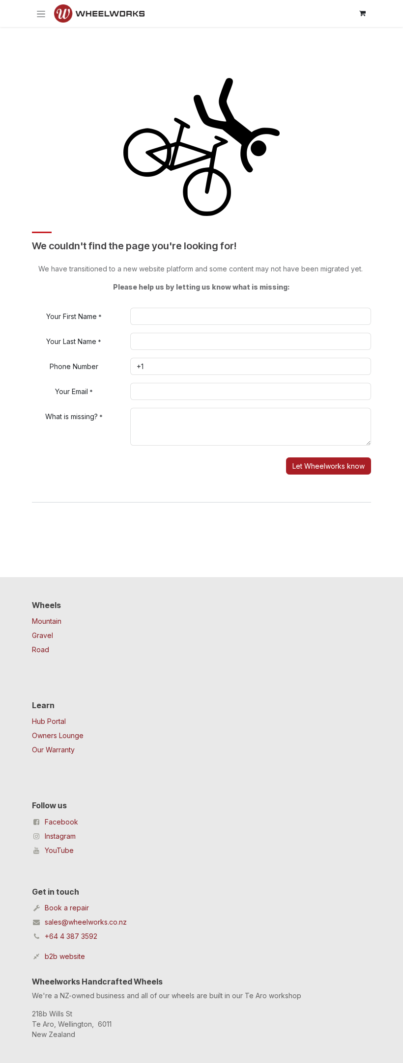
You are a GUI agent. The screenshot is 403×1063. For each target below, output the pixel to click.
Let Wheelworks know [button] (328, 466)
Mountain (46, 621)
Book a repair (67, 908)
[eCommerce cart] (362, 13)
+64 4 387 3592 (71, 936)
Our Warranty (53, 749)
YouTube (59, 850)
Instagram (60, 836)
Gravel (42, 635)
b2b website (65, 956)
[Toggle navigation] (41, 13)
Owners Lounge (58, 735)
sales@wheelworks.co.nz (86, 922)
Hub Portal (49, 721)
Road (40, 649)
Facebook (61, 822)
